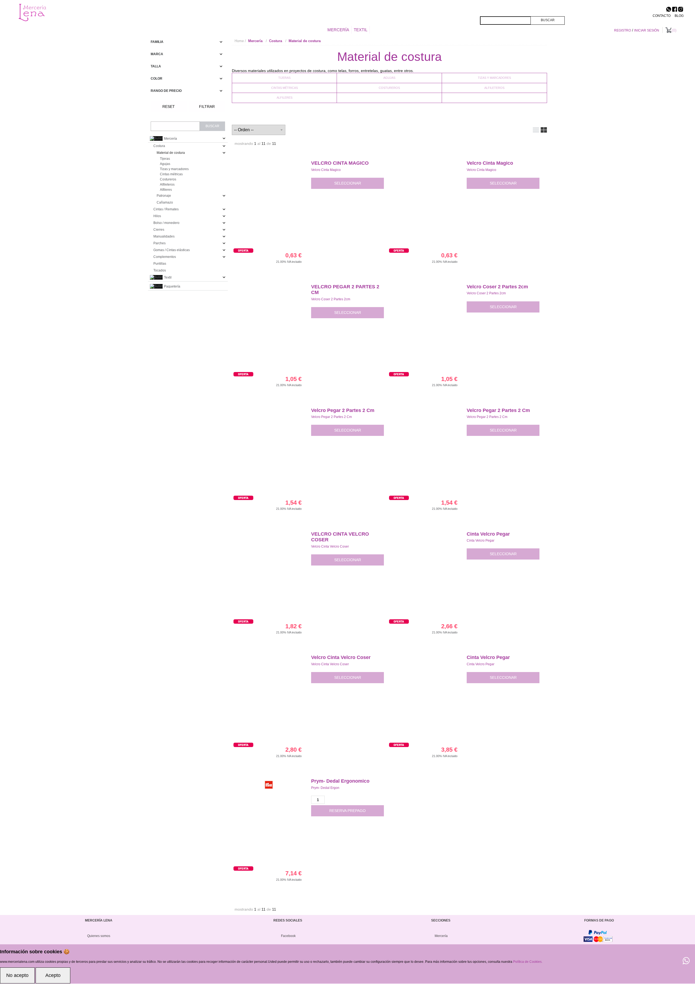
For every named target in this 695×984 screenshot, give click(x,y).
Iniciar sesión (646, 30)
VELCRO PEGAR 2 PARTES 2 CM (345, 289)
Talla (156, 66)
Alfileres (284, 97)
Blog (679, 16)
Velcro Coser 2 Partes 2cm (330, 299)
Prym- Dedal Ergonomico (340, 781)
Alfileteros (494, 87)
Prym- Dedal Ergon (325, 788)
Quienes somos (98, 936)
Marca (157, 54)
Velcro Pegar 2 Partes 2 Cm (342, 410)
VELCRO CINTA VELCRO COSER (340, 537)
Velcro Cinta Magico (326, 170)
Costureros (389, 87)
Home (239, 41)
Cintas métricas (284, 87)
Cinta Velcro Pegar (488, 534)
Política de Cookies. (527, 962)
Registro (622, 30)
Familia (157, 42)
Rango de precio (166, 91)
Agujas (389, 77)
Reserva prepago (347, 810)
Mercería (338, 29)
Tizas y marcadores (494, 77)
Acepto (53, 975)
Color (156, 78)
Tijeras (284, 77)
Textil (360, 29)
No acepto (17, 975)
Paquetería (171, 286)
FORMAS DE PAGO (599, 920)
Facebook (288, 936)
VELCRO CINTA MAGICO (340, 163)
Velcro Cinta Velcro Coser (330, 546)
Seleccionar (347, 183)
